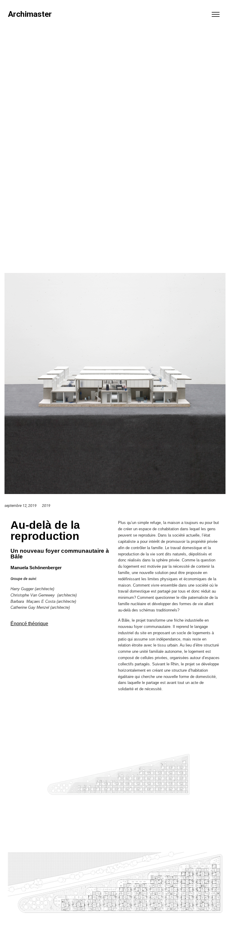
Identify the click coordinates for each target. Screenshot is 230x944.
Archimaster (30, 14)
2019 (46, 505)
